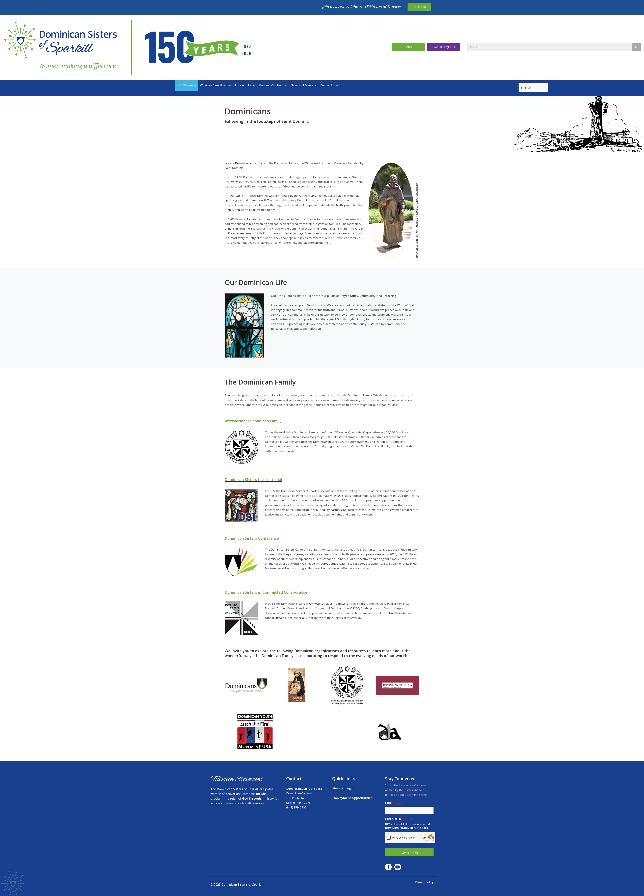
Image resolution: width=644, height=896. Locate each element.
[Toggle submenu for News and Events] (315, 85)
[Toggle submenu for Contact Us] (337, 85)
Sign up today (409, 852)
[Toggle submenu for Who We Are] (195, 85)
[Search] (636, 47)
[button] (408, 47)
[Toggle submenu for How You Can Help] (286, 85)
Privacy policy (424, 882)
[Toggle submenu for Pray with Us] (254, 85)
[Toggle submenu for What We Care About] (230, 85)
